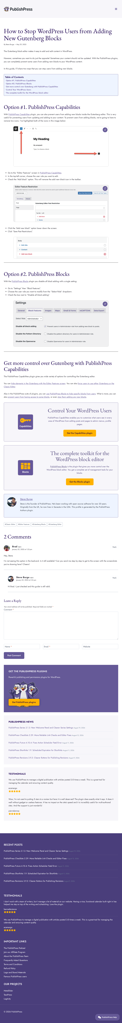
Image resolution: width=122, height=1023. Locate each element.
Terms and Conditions (13, 964)
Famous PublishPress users (15, 976)
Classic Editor (10, 524)
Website (86, 646)
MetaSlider (8, 990)
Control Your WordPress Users (18, 89)
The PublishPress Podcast (14, 948)
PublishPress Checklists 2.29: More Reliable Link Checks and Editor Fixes (40, 735)
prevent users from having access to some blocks (28, 396)
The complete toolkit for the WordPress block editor (27, 93)
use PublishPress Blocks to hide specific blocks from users (71, 393)
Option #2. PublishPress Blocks (19, 83)
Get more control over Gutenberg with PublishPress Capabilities (32, 86)
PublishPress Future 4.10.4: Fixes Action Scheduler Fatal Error (35, 742)
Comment (9, 609)
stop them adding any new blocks (72, 396)
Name (8, 646)
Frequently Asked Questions (16, 960)
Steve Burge (10, 44)
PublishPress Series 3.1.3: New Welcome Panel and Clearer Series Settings (41, 727)
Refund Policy (9, 968)
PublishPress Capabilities (19, 114)
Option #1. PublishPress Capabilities (21, 80)
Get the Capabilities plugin (79, 433)
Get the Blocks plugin (80, 481)
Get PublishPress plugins (24, 702)
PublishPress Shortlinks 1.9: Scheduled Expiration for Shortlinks (35, 750)
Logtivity (7, 998)
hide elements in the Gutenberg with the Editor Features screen (38, 383)
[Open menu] (116, 9)
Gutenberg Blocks (39, 524)
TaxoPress (8, 994)
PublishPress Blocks (20, 281)
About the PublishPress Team (16, 956)
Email (47, 646)
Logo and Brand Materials (15, 972)
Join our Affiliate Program (14, 952)
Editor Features (23, 524)
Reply (114, 547)
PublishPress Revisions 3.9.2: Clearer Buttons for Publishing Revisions (38, 757)
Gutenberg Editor (54, 524)
